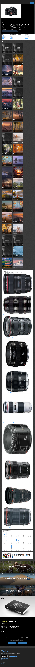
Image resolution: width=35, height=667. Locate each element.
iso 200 (3, 37)
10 (14, 41)
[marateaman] (8, 557)
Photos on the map (5, 658)
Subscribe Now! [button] (12, 642)
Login (28, 3)
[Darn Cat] (10, 555)
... (15, 41)
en (1, 663)
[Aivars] (17, 555)
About (2, 659)
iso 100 (3, 35)
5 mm (10, 36)
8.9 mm (11, 38)
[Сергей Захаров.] (10, 557)
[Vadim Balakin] (4, 555)
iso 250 (3, 38)
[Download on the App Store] (5, 656)
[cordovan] (6, 555)
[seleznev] (4, 557)
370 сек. (26, 36)
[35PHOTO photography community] (5, 1)
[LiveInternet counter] (3, 652)
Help (4, 659)
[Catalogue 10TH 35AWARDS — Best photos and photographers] (17, 606)
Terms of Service (17, 653)
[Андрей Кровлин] (6, 557)
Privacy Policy (13, 653)
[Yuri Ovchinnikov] (14, 555)
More (2, 631)
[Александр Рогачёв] (29, 555)
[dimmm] (21, 555)
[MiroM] (12, 555)
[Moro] (8, 555)
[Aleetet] (19, 555)
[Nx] (12, 557)
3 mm (10, 35)
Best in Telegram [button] (23, 642)
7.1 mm (11, 37)
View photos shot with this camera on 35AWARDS (9, 31)
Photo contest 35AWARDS (4, 651)
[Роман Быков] (27, 555)
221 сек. (26, 38)
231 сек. (26, 37)
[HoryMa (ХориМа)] (25, 555)
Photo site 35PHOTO (4, 650)
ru (3, 663)
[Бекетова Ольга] (23, 555)
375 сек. (26, 35)
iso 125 (3, 36)
